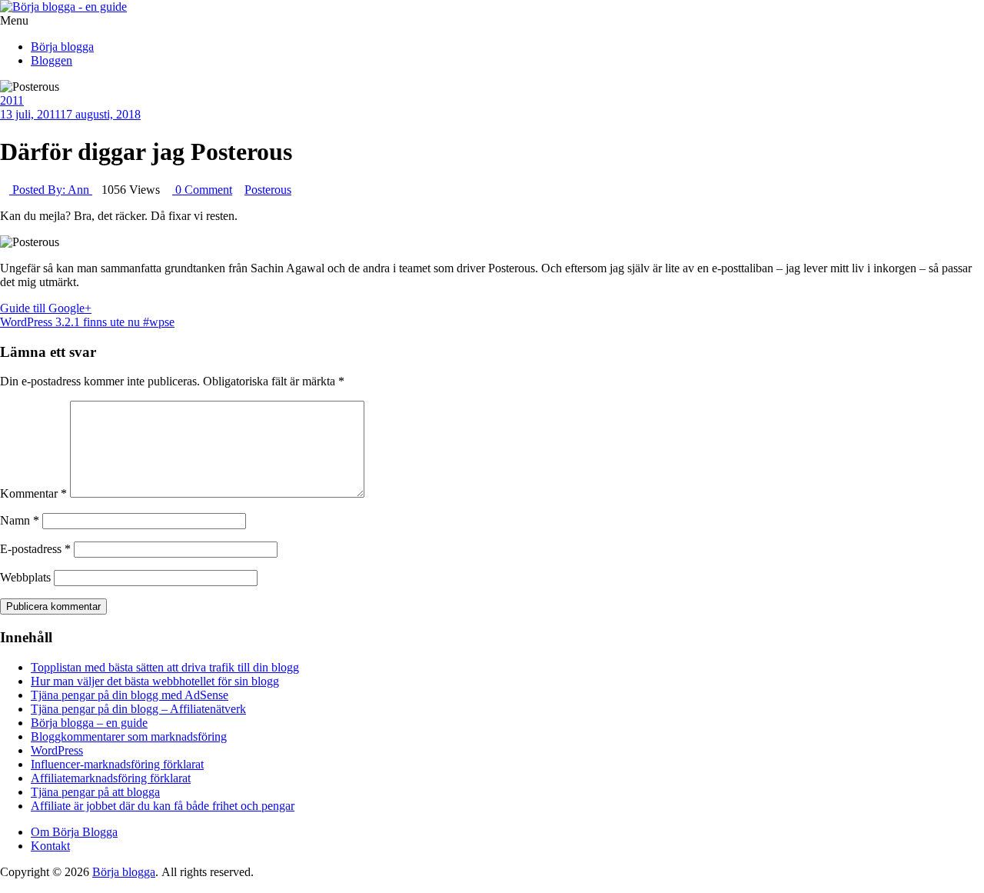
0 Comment (202, 189)
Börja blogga (62, 46)
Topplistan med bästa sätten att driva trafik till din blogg (165, 667)
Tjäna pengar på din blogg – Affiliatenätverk (138, 708)
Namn (19, 520)
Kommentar (33, 493)
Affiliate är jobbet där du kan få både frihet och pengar (162, 805)
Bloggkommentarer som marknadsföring (129, 736)
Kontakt (50, 845)
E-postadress (35, 548)
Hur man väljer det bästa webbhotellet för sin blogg (155, 681)
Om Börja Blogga (74, 831)
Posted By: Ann (50, 189)
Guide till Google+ (45, 308)
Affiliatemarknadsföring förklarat (111, 778)
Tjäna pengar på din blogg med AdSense (129, 694)
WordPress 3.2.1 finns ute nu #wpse (87, 321)
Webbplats (25, 577)
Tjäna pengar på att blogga (95, 791)
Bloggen (51, 60)
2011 (12, 100)
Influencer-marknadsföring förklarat (117, 764)
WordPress (57, 750)
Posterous (267, 189)
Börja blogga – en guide (89, 722)
